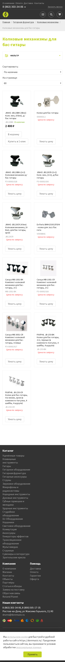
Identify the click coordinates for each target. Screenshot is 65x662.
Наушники (8, 522)
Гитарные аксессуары (15, 476)
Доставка (28, 3)
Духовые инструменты (15, 497)
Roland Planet (10, 596)
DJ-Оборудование (13, 518)
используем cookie (17, 636)
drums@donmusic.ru (14, 614)
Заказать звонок (55, 6)
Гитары (7, 466)
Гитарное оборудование (16, 469)
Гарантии (35, 575)
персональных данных (28, 647)
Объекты (8, 579)
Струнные (8, 550)
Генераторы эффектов (15, 536)
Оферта (34, 579)
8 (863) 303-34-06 (13, 6)
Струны (7, 480)
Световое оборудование (16, 525)
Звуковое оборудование (16, 483)
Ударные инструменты (15, 508)
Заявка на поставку (13, 589)
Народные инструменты (16, 494)
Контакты (39, 3)
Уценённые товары (13, 455)
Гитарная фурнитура (14, 473)
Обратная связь (11, 593)
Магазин (7, 572)
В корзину (13, 134)
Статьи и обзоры (12, 586)
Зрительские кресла (14, 557)
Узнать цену (46, 141)
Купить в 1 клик (17, 141)
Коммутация (10, 529)
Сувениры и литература (16, 553)
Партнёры (8, 582)
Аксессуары (9, 532)
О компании (8, 3)
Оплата (19, 3)
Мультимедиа (10, 546)
